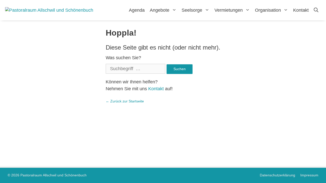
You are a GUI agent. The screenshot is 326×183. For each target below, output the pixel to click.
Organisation (268, 10)
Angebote (159, 10)
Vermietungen (228, 10)
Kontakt (301, 10)
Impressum (309, 175)
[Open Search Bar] (316, 10)
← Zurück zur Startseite (125, 101)
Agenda (137, 10)
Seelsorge (192, 10)
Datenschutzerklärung (277, 175)
